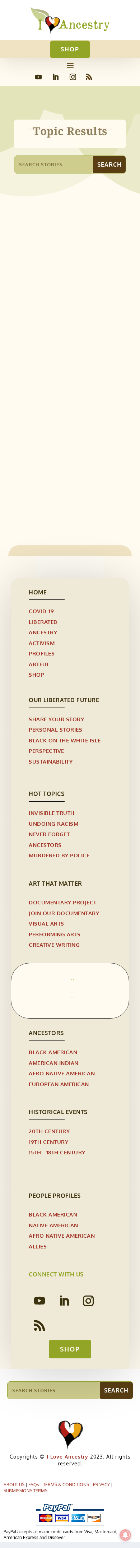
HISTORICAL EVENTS (58, 1112)
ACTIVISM (42, 643)
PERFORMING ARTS (55, 934)
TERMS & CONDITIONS (66, 1484)
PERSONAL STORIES (55, 729)
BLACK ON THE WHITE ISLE (65, 740)
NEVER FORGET (49, 834)
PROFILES (70, 477)
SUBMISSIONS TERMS (25, 1490)
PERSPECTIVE (46, 750)
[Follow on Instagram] (72, 76)
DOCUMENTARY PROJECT (63, 902)
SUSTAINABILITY (51, 761)
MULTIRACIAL (38, 477)
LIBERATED (43, 621)
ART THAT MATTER (55, 883)
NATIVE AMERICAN (53, 1225)
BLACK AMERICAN (53, 1052)
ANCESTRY (43, 632)
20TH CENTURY (49, 1131)
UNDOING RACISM (53, 823)
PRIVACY (101, 1484)
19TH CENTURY (48, 1142)
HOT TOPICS (46, 793)
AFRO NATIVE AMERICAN (62, 1073)
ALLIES (30, 340)
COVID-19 (41, 611)
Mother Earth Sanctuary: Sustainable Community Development (60, 323)
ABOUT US (14, 1484)
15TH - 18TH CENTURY (57, 1152)
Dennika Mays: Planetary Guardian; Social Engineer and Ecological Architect (69, 461)
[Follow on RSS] (89, 77)
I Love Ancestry (66, 1457)
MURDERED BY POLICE (59, 855)
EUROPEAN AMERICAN (59, 1084)
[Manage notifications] (125, 1535)
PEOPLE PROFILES (55, 1195)
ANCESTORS (45, 845)
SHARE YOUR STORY (56, 719)
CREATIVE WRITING (54, 944)
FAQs (33, 1484)
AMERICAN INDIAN (54, 1063)
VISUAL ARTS (46, 923)
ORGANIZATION (61, 340)
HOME (38, 592)
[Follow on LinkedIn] (55, 76)
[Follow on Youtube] (38, 76)
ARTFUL (39, 664)
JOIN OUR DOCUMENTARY (64, 913)
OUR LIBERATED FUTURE (64, 700)
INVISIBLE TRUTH (52, 813)
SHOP (70, 49)
